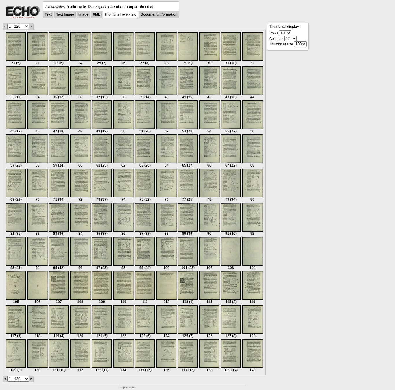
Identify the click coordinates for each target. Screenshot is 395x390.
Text (48, 14)
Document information (159, 14)
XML (96, 14)
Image (83, 14)
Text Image (65, 14)
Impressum (128, 387)
